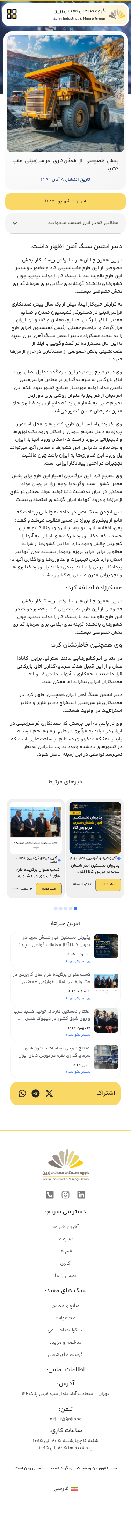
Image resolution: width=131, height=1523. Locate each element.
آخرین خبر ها (66, 1226)
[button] (14, 223)
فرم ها (65, 1251)
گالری (65, 1263)
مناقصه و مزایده (65, 1342)
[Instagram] (66, 1195)
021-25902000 (66, 1420)
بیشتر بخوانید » (77, 961)
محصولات (65, 1318)
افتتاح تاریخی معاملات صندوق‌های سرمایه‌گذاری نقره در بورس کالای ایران (54, 1052)
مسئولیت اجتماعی (65, 1330)
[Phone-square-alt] (50, 1195)
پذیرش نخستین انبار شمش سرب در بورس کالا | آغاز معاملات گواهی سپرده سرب (54, 945)
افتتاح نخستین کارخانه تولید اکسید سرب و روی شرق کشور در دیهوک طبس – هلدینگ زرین (52, 1019)
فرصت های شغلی (65, 1354)
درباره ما (65, 1239)
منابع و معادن (65, 1305)
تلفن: (66, 1409)
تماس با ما (66, 1275)
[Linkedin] (81, 1195)
